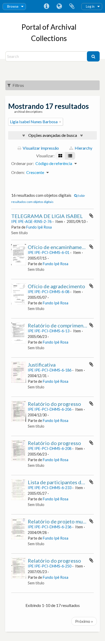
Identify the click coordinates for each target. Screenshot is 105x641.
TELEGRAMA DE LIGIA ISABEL (47, 216)
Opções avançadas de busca (53, 135)
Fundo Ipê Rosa (39, 227)
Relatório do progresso (54, 404)
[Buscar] (93, 56)
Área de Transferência (71, 6)
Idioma (59, 6)
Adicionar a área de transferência (91, 215)
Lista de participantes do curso (63, 482)
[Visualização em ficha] (60, 156)
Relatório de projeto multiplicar (64, 521)
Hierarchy (83, 148)
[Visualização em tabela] (70, 156)
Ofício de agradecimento (56, 286)
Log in (90, 6)
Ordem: (18, 172)
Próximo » (84, 621)
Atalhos (46, 6)
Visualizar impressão (40, 148)
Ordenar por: (22, 163)
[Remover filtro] (60, 122)
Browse (12, 6)
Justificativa (42, 364)
